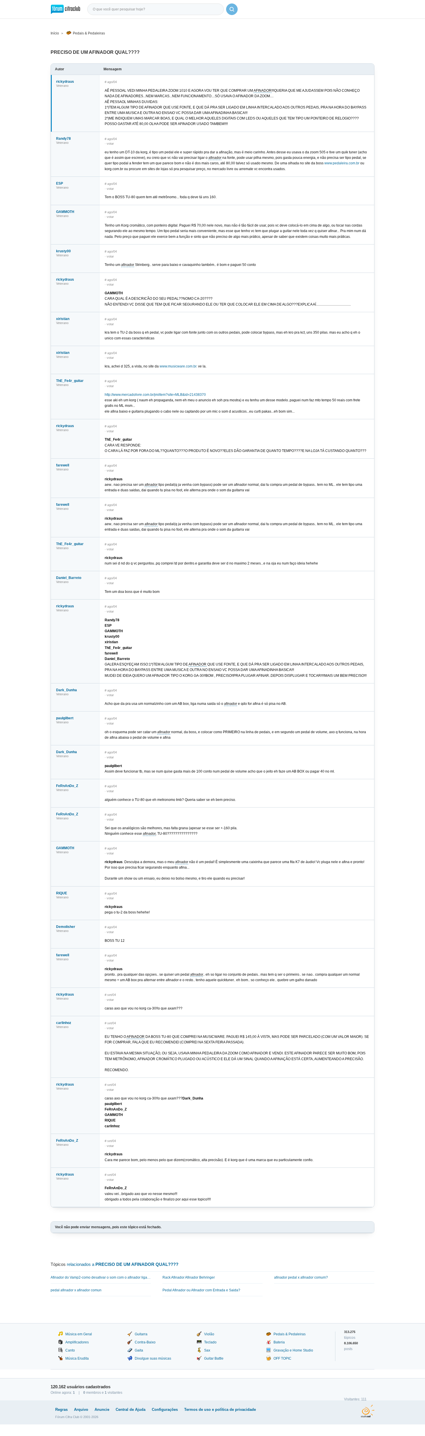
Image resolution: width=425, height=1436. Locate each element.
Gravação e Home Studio (293, 1350)
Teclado (210, 1342)
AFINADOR (262, 91)
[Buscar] (232, 9)
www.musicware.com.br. (178, 366)
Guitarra (141, 1334)
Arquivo (81, 1409)
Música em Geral (78, 1334)
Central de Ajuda (130, 1409)
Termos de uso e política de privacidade (220, 1409)
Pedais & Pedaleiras (89, 33)
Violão (209, 1334)
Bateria (279, 1342)
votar (110, 143)
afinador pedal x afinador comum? (301, 1277)
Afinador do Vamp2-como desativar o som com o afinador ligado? (101, 1277)
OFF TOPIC (282, 1358)
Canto (70, 1350)
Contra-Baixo (145, 1342)
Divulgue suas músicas (153, 1358)
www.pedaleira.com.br (341, 163)
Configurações (165, 1409)
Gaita (139, 1350)
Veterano (62, 85)
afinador (214, 158)
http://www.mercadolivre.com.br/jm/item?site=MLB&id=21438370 (155, 395)
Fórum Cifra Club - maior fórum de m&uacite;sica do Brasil (65, 9)
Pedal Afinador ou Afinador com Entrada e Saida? (201, 1290)
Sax (207, 1350)
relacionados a (122, 1264)
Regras (61, 1409)
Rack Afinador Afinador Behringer (188, 1277)
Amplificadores (77, 1342)
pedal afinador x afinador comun (76, 1290)
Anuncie (102, 1409)
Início (55, 33)
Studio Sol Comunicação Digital (367, 1411)
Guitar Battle (213, 1358)
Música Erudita (77, 1358)
